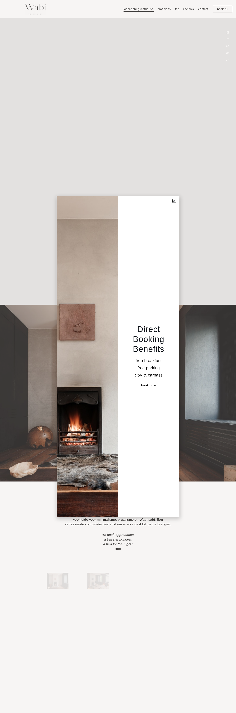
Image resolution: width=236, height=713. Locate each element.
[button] (174, 201)
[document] (118, 356)
